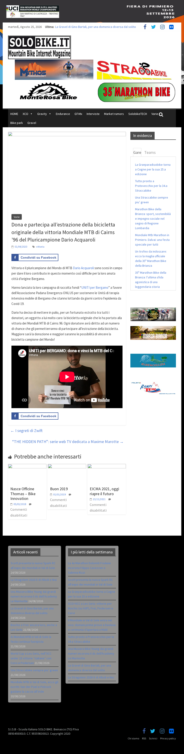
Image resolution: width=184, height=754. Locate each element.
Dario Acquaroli (83, 268)
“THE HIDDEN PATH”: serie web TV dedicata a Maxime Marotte (68, 441)
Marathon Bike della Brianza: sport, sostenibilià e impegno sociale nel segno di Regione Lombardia (153, 218)
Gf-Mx (78, 114)
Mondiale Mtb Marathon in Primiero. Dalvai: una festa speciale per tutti (152, 239)
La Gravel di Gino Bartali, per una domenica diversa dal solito (95, 27)
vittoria (40, 246)
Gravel (31, 123)
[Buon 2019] (67, 466)
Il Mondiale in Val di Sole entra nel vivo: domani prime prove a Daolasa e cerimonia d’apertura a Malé (92, 625)
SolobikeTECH (137, 114)
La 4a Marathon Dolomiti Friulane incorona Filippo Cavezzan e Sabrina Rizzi (89, 568)
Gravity (42, 114)
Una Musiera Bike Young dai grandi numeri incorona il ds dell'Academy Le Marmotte (91, 653)
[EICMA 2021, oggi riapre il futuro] (107, 466)
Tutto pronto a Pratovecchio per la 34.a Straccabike (151, 185)
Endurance (63, 114)
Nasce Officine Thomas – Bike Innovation (22, 493)
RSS (144, 738)
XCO (25, 114)
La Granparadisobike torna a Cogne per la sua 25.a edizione (153, 169)
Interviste (93, 114)
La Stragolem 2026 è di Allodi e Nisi (34, 580)
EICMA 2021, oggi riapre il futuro (104, 491)
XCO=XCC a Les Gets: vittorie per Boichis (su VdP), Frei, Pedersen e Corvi (90, 608)
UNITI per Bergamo (94, 287)
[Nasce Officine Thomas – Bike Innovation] (27, 466)
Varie (154, 114)
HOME (14, 114)
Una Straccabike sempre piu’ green (34, 670)
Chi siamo (133, 738)
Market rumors (114, 114)
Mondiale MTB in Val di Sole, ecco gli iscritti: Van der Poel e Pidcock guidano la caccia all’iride (34, 687)
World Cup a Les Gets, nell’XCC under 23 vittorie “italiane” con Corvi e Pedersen (31, 658)
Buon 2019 (59, 488)
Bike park (16, 123)
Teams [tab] (150, 152)
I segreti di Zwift (26, 430)
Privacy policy (168, 738)
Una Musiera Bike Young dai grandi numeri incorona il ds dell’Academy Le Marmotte (34, 596)
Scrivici (153, 738)
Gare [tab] (137, 152)
